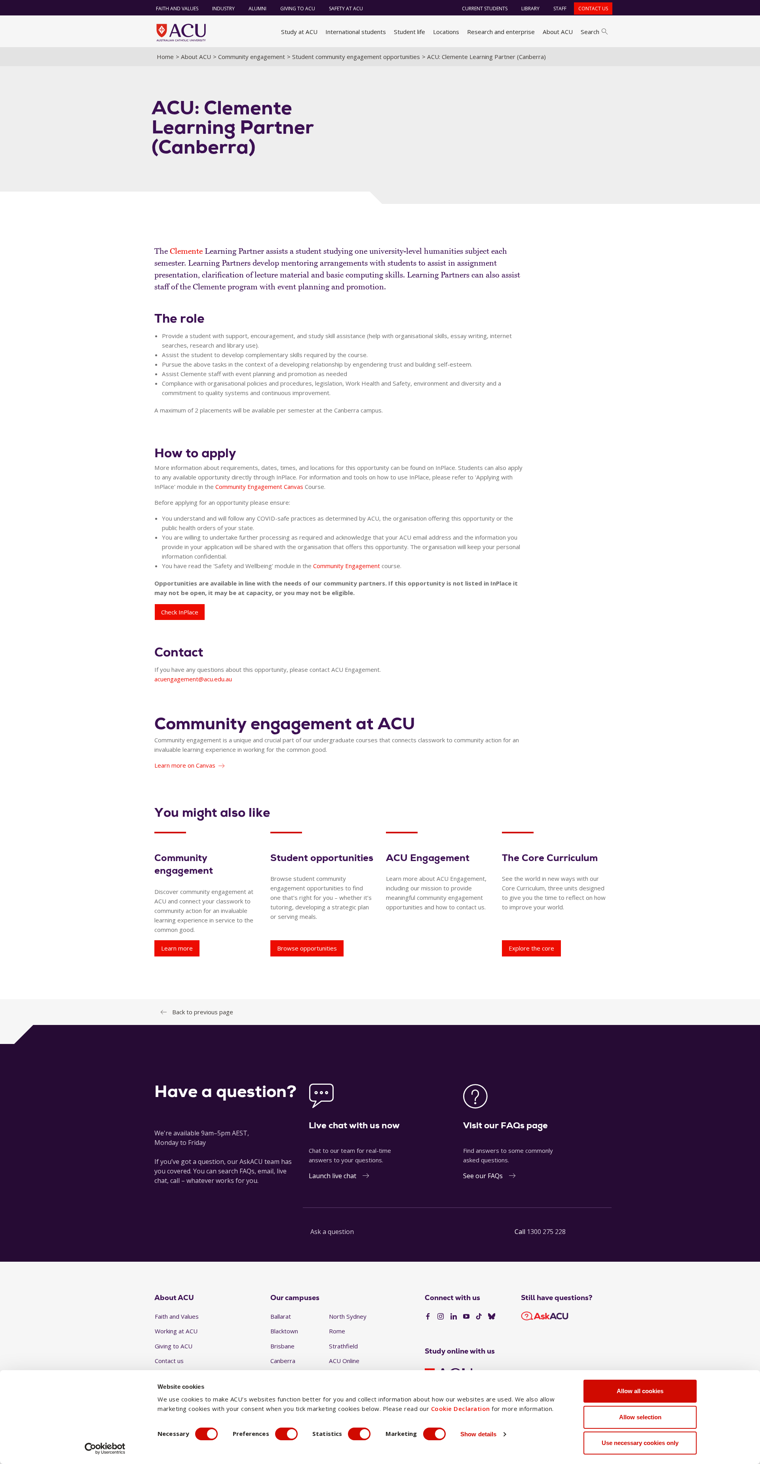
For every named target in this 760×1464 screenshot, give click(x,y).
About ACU (558, 32)
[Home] (181, 32)
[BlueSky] (491, 1316)
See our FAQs (483, 1175)
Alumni (257, 8)
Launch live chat (332, 1175)
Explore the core (531, 948)
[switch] (286, 1434)
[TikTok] (479, 1316)
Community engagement (251, 57)
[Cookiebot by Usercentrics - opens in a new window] (105, 1448)
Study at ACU (299, 32)
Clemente (186, 251)
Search (590, 32)
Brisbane (282, 1346)
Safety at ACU (346, 8)
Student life (409, 32)
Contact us (593, 8)
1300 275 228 (546, 1231)
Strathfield (343, 1346)
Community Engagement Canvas (259, 487)
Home (165, 57)
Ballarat (280, 1316)
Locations (446, 32)
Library (530, 8)
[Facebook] (428, 1316)
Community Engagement (346, 566)
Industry (223, 8)
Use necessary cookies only (640, 1442)
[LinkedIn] (453, 1316)
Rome (337, 1331)
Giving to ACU (297, 8)
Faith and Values (177, 8)
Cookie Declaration (460, 1409)
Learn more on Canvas (184, 765)
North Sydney (348, 1316)
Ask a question (332, 1231)
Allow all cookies (640, 1391)
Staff (559, 8)
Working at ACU (176, 1331)
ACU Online (344, 1361)
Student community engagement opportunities (356, 57)
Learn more (177, 948)
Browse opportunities (307, 948)
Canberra (282, 1361)
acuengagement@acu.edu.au (193, 679)
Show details (478, 1434)
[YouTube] (466, 1316)
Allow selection (640, 1417)
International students (355, 32)
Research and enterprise (501, 32)
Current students (484, 8)
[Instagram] (440, 1316)
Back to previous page (202, 1012)
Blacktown (284, 1331)
